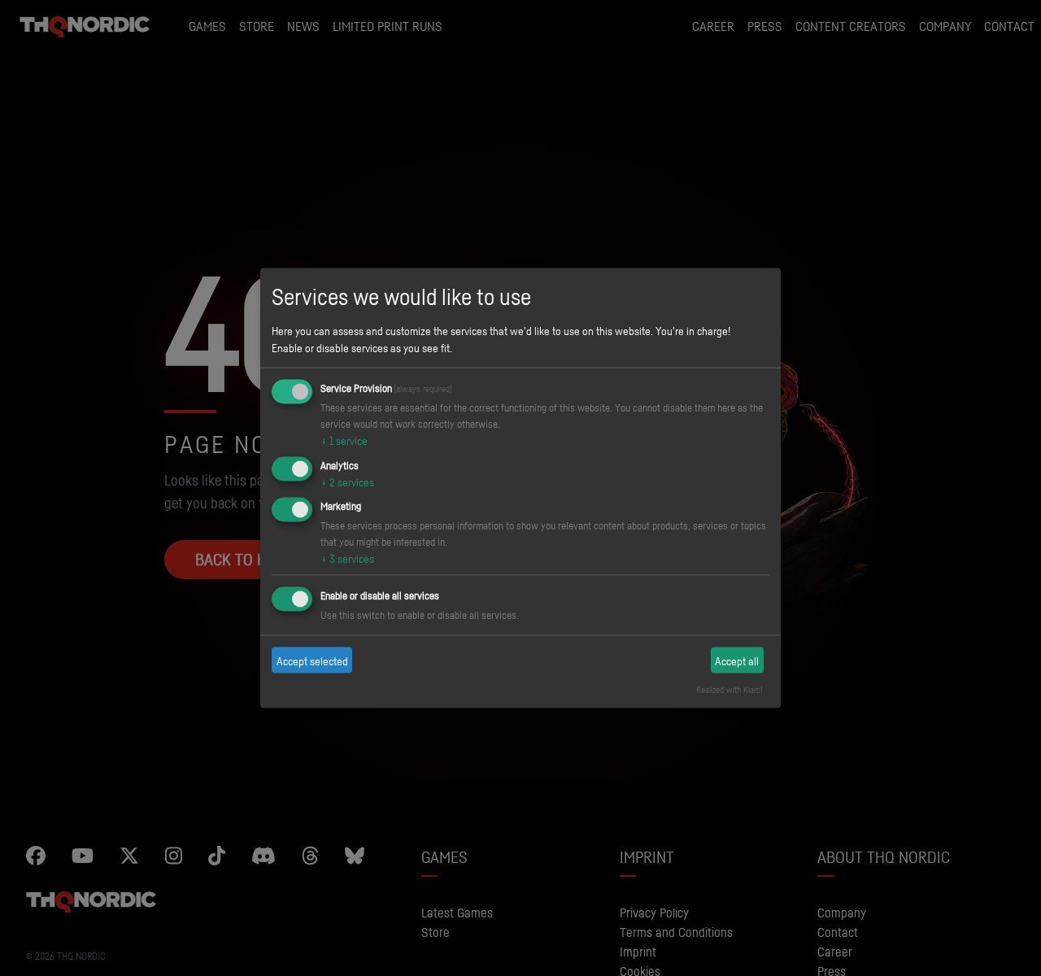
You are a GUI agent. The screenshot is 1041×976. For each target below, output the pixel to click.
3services (347, 558)
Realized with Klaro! (729, 689)
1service (344, 440)
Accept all (737, 660)
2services (347, 481)
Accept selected (312, 660)
